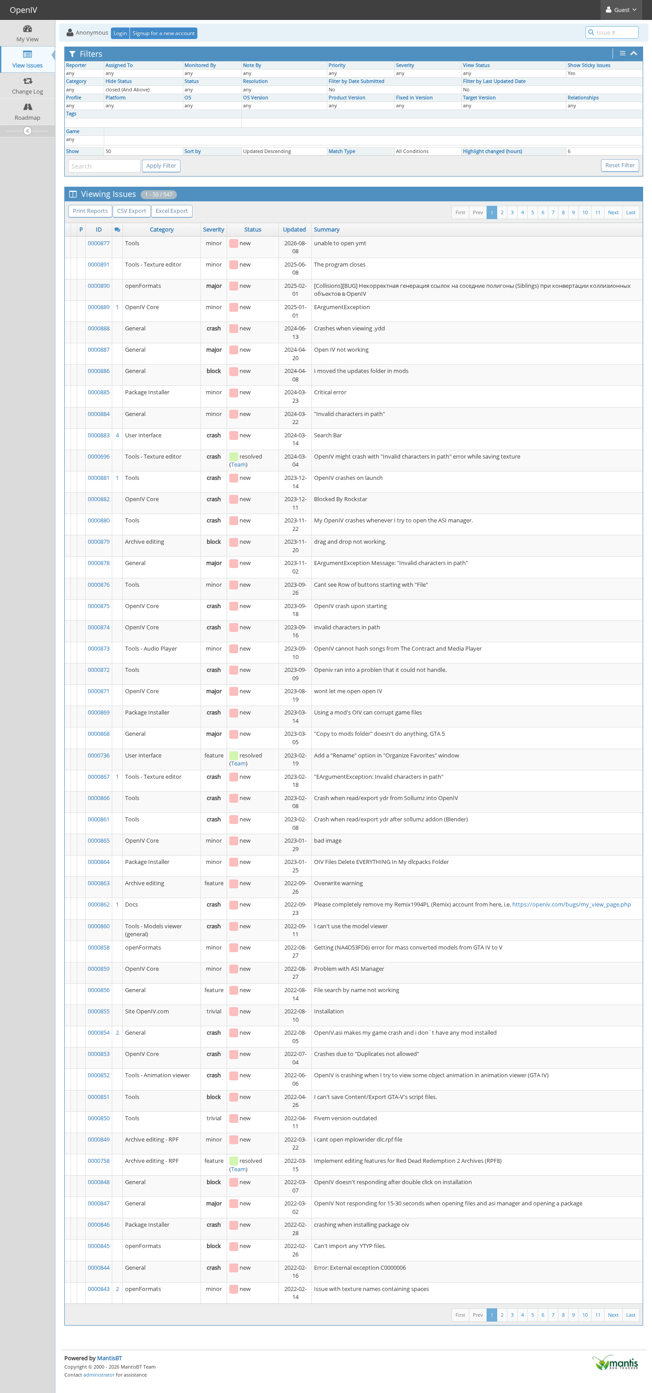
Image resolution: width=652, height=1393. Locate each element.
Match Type (342, 151)
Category (76, 81)
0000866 (99, 798)
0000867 (99, 777)
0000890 (99, 286)
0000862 (99, 904)
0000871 (99, 691)
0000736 (99, 755)
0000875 (99, 606)
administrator (98, 1374)
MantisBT (109, 1358)
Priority (337, 65)
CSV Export (131, 211)
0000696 (99, 456)
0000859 (99, 969)
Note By (252, 65)
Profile (73, 97)
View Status (476, 65)
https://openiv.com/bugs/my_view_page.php (571, 904)
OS (188, 97)
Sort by (193, 151)
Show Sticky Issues (589, 65)
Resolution (255, 81)
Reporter (76, 65)
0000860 (99, 926)
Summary (327, 229)
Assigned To (119, 65)
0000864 (99, 862)
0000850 (99, 1118)
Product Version (347, 97)
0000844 (99, 1267)
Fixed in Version (414, 97)
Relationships (583, 97)
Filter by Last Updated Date (494, 81)
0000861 (99, 819)
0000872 (99, 670)
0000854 (99, 1032)
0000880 (99, 520)
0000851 (99, 1097)
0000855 (99, 1011)
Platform (116, 97)
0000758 (99, 1161)
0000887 (99, 349)
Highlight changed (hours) (492, 151)
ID (99, 229)
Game (72, 131)
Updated (294, 229)
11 (598, 212)
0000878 (99, 563)
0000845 (99, 1246)
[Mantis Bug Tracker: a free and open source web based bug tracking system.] (615, 1362)
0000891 (99, 264)
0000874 (99, 627)
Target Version (479, 97)
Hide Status (119, 81)
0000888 (99, 328)
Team (238, 464)
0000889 (99, 307)
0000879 (99, 541)
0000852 (99, 1075)
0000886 (99, 371)
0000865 (99, 840)
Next (613, 212)
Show (72, 151)
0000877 (99, 243)
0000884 (99, 414)
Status (192, 81)
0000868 (99, 734)
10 (585, 212)
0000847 (99, 1203)
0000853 (99, 1054)
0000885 (99, 392)
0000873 (99, 648)
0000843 (99, 1289)
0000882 (99, 499)
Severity (405, 65)
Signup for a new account (164, 33)
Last (631, 212)
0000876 (99, 585)
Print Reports (90, 211)
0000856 (99, 990)
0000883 (99, 435)
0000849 (99, 1139)
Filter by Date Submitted (357, 81)
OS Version (255, 97)
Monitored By (200, 65)
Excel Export (172, 211)
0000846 (99, 1224)
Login (120, 33)
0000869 (99, 712)
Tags (71, 113)
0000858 (99, 947)
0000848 (99, 1182)
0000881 (99, 478)
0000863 (99, 883)
